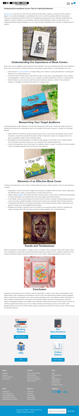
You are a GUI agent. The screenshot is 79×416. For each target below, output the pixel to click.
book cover (9, 14)
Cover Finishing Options (34, 379)
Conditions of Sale (57, 384)
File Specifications (58, 337)
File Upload (5, 391)
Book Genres (6, 379)
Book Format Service (33, 377)
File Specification (57, 375)
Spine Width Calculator (9, 397)
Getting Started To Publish (9, 399)
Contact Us (30, 391)
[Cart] (72, 3)
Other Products (31, 381)
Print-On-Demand (7, 377)
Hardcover (5, 373)
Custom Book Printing (33, 373)
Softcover (5, 375)
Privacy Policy (56, 381)
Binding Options (21, 337)
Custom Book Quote (8, 395)
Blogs (53, 377)
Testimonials (30, 395)
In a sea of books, (23, 71)
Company (30, 393)
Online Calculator (7, 393)
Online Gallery (58, 359)
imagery (21, 195)
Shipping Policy (56, 379)
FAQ (21, 359)
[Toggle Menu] (68, 4)
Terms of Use (55, 383)
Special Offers (31, 397)
